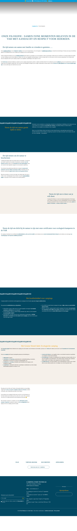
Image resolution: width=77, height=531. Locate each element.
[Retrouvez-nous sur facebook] (62, 494)
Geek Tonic (30, 510)
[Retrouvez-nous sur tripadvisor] (66, 494)
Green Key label (6, 348)
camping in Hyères (7, 50)
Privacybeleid (20, 501)
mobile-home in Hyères (47, 50)
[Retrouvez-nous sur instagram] (64, 494)
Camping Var (35, 26)
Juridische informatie (49, 510)
